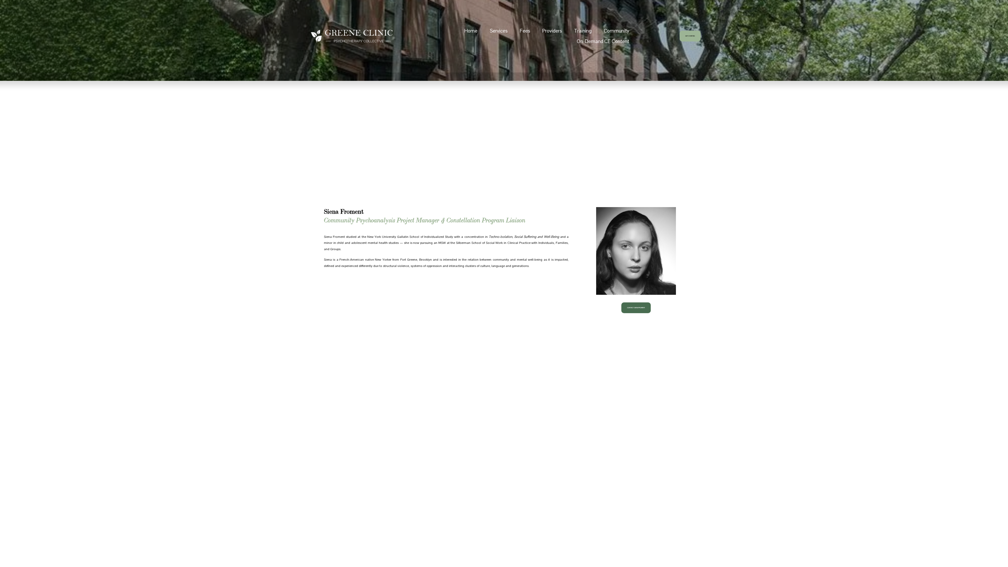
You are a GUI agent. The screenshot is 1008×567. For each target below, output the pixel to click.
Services (499, 31)
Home (470, 31)
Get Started (690, 36)
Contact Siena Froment (636, 308)
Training (583, 31)
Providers (552, 31)
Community (616, 31)
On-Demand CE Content (603, 41)
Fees (525, 31)
